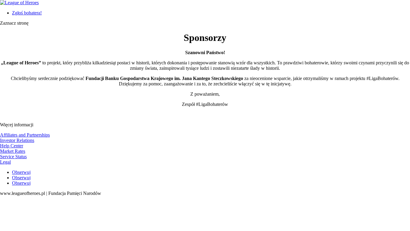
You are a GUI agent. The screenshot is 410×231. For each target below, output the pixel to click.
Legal (5, 162)
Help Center (11, 145)
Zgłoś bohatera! (27, 12)
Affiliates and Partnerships (25, 134)
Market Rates (12, 151)
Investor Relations (17, 140)
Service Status (13, 156)
